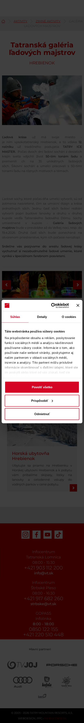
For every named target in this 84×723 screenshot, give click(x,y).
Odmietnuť (42, 414)
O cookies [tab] (69, 317)
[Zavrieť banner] (77, 305)
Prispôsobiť (39, 400)
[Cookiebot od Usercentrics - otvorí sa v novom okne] (52, 305)
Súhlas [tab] (15, 317)
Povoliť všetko (42, 387)
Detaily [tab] (42, 317)
